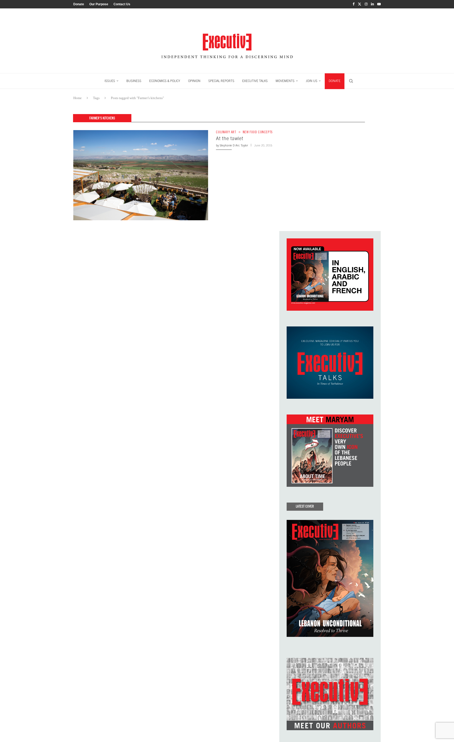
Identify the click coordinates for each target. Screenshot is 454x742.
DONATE (334, 81)
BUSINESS (133, 81)
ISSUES (110, 81)
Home (77, 98)
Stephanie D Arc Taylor (234, 145)
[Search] (351, 81)
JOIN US (311, 81)
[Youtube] (379, 4)
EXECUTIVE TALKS (255, 81)
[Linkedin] (372, 4)
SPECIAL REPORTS (221, 81)
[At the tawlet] (140, 175)
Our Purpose (98, 4)
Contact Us (121, 4)
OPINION (194, 81)
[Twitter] (359, 4)
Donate (78, 4)
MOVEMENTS (285, 81)
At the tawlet (229, 138)
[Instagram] (366, 4)
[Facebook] (353, 4)
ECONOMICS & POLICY (164, 81)
